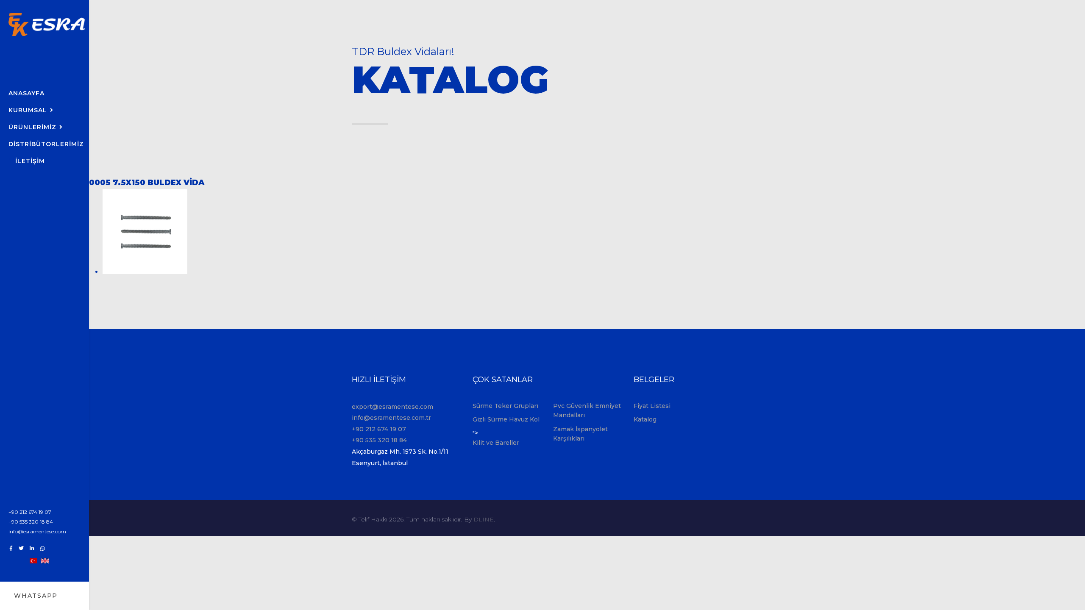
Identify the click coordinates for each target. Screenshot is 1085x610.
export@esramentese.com (392, 406)
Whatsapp (36, 595)
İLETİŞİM (30, 161)
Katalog (645, 419)
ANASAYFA (26, 93)
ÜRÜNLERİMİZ (32, 127)
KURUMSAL (27, 110)
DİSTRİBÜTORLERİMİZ (46, 144)
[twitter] (21, 548)
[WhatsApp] (42, 548)
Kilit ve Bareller (496, 442)
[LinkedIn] (32, 548)
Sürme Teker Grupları (505, 406)
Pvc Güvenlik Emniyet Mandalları (587, 410)
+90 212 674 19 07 (29, 512)
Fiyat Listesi (652, 406)
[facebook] (11, 548)
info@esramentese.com (37, 531)
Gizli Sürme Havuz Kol (506, 419)
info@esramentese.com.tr (391, 417)
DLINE (483, 519)
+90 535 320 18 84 (30, 521)
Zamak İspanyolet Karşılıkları (580, 433)
